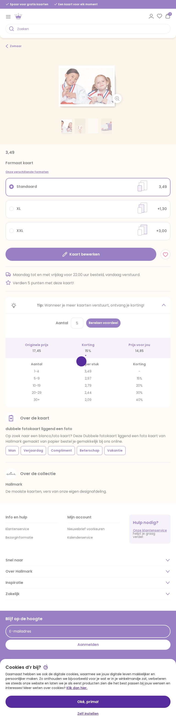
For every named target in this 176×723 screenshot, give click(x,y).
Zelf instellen (88, 714)
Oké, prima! (88, 701)
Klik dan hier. (76, 688)
